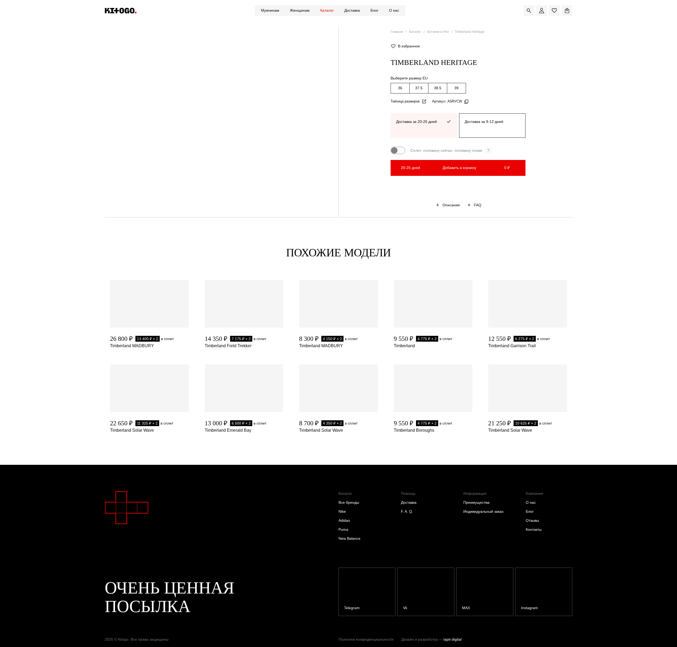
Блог (374, 10)
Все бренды (348, 502)
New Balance (349, 538)
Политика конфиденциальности (366, 639)
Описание (451, 205)
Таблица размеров (405, 101)
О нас (394, 10)
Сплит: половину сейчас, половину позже (450, 150)
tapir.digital (452, 639)
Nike (342, 511)
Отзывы (532, 520)
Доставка (352, 10)
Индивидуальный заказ (483, 511)
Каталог (327, 10)
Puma (343, 529)
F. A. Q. (407, 511)
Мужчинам (270, 10)
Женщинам (300, 10)
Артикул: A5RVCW (447, 101)
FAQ (477, 205)
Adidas (344, 520)
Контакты (534, 529)
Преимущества (476, 502)
